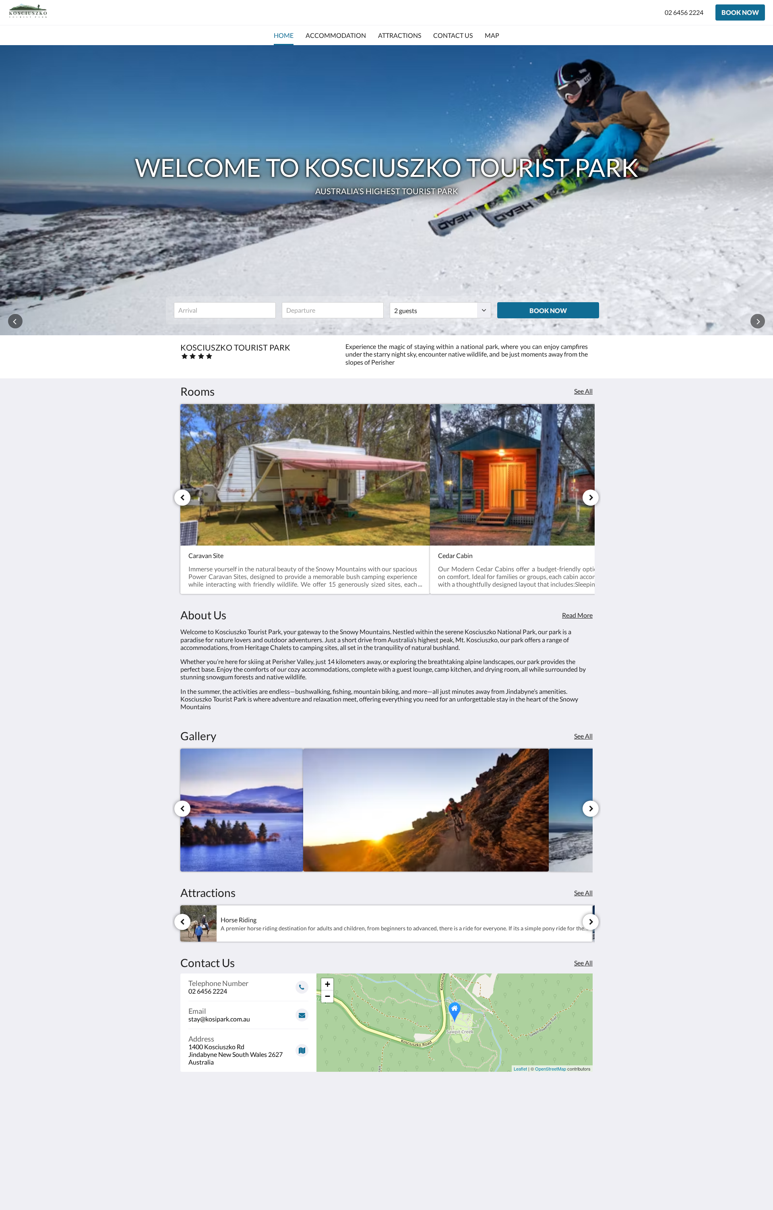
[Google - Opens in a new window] (518, 1130)
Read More (577, 615)
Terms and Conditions (350, 1125)
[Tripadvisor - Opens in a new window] (562, 1130)
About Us (333, 1146)
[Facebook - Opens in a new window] (496, 1130)
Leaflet (520, 1068)
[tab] (351, 1112)
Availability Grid (342, 1152)
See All (583, 391)
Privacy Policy (339, 1159)
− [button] (327, 996)
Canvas (582, 1186)
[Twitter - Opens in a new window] (585, 1130)
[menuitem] (283, 35)
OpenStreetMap (550, 1068)
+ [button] (327, 984)
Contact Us (336, 1139)
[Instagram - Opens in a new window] (540, 1130)
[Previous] (182, 498)
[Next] (591, 498)
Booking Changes (344, 1132)
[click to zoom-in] (241, 810)
